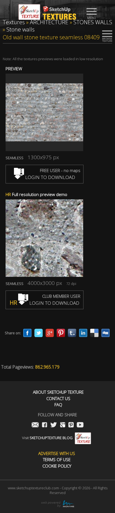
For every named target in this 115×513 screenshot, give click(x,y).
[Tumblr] (72, 333)
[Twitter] (38, 333)
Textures (14, 22)
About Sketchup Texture (58, 392)
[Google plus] (49, 333)
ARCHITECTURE (49, 22)
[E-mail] (35, 425)
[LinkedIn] (83, 333)
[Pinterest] (61, 333)
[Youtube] (80, 425)
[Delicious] (94, 333)
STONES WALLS (92, 22)
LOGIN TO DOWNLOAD (49, 177)
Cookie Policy (56, 466)
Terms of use (57, 459)
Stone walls (20, 29)
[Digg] (105, 333)
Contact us (58, 398)
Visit (47, 437)
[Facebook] (27, 333)
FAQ (58, 404)
